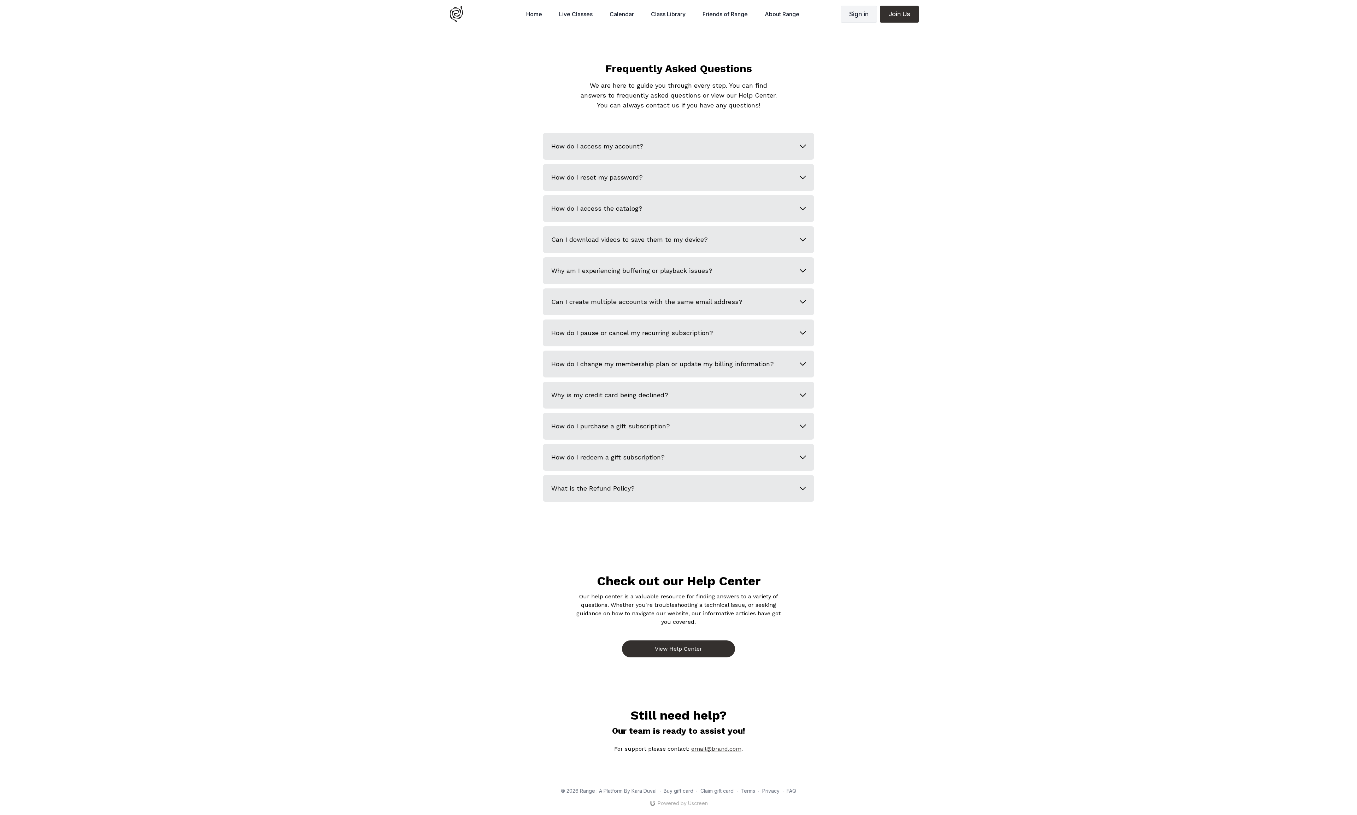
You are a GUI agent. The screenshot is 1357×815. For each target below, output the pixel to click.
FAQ (791, 791)
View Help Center (678, 648)
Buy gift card (678, 791)
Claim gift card (717, 791)
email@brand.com (716, 748)
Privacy (771, 791)
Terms (748, 791)
